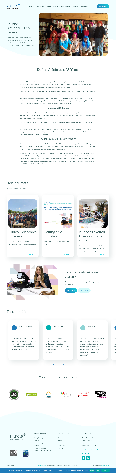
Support (75, 6)
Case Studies (84, 6)
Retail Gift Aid (37, 445)
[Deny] (114, 470)
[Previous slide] (6, 342)
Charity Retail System (43, 6)
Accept (92, 470)
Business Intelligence (40, 443)
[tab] (53, 364)
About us (31, 6)
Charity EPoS (37, 440)
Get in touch (102, 6)
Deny (97, 470)
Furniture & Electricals (40, 448)
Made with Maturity (105, 465)
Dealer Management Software (61, 6)
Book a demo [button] (84, 290)
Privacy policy (105, 470)
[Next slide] (110, 342)
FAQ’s (59, 443)
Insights (60, 440)
